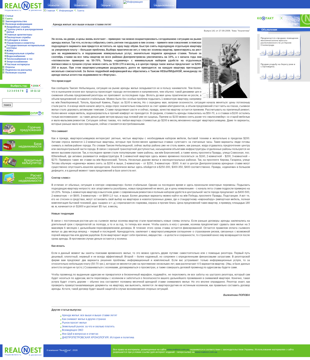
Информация (66, 10)
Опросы (10, 67)
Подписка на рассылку (18, 70)
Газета (80, 10)
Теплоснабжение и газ (19, 59)
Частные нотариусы (18, 64)
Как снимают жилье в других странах (84, 319)
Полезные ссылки (15, 72)
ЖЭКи (10, 50)
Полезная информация (18, 24)
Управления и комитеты (21, 43)
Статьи (9, 16)
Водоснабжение (16, 56)
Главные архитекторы (19, 34)
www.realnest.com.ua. (206, 352)
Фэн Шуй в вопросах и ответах (80, 333)
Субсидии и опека (17, 40)
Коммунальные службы (20, 53)
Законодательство (16, 21)
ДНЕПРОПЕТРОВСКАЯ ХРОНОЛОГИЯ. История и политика (98, 337)
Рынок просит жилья (74, 322)
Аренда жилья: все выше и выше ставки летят (89, 315)
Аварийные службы (18, 27)
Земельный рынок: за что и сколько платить (88, 326)
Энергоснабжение (17, 61)
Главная (50, 10)
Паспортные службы (19, 37)
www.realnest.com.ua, (178, 349)
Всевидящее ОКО (72, 330)
